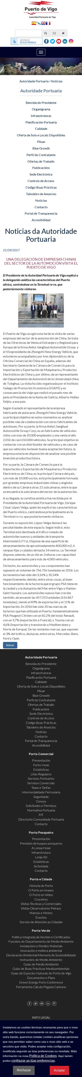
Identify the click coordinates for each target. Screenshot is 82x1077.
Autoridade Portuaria (34, 81)
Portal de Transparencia (41, 213)
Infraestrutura (41, 852)
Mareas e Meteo (41, 913)
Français (48, 23)
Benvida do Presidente (41, 102)
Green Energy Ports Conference (41, 982)
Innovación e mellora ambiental (41, 950)
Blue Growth (41, 148)
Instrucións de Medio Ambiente (41, 959)
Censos (41, 801)
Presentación (41, 760)
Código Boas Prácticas (41, 187)
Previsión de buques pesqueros (41, 843)
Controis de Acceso (41, 181)
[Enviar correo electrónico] (54, 33)
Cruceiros (41, 899)
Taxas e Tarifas (41, 787)
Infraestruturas (41, 116)
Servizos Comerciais (41, 783)
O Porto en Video (41, 895)
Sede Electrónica (41, 174)
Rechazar (24, 1070)
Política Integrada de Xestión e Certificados (41, 937)
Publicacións (41, 168)
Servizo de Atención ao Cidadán (41, 922)
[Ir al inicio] (63, 33)
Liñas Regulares (41, 774)
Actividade (41, 866)
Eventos (41, 917)
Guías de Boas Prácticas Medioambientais (41, 968)
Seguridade (41, 797)
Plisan (41, 142)
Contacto (41, 207)
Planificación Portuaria (41, 122)
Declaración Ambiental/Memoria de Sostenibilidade (41, 955)
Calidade (41, 128)
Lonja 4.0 (41, 857)
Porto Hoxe (41, 765)
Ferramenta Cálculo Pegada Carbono (41, 987)
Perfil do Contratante (41, 155)
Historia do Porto (41, 885)
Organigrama (41, 109)
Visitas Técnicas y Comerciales (41, 904)
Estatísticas (41, 769)
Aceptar (59, 1070)
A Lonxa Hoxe (41, 848)
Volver (10, 645)
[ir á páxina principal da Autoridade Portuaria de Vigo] (41, 9)
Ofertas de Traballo (41, 161)
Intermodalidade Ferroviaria (41, 792)
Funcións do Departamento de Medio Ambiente (41, 941)
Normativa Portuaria (41, 810)
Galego (38, 23)
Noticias (56, 81)
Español (33, 23)
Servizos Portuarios (41, 778)
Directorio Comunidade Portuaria (41, 819)
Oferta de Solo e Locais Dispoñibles (41, 135)
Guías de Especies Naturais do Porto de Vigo (41, 973)
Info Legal (41, 1017)
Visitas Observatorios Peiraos (41, 908)
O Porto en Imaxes (41, 890)
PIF (41, 815)
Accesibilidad (41, 220)
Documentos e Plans (41, 978)
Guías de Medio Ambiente (41, 964)
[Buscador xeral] (46, 33)
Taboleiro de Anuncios (41, 194)
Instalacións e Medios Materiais (41, 946)
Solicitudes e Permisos (41, 805)
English (43, 23)
